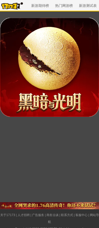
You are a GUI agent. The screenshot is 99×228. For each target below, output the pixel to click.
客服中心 (81, 215)
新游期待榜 (40, 6)
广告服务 (38, 215)
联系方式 (67, 215)
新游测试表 (88, 6)
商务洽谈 (52, 215)
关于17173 (7, 215)
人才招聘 (24, 215)
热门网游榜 (64, 6)
